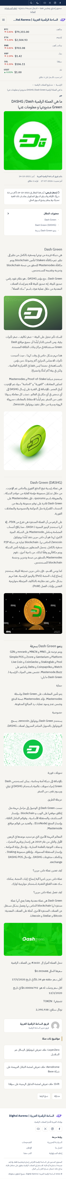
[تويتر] (50, 3)
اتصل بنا (58, 1147)
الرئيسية (59, 84)
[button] (33, 140)
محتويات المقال (51, 213)
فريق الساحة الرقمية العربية (47, 176)
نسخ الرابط (44, 1096)
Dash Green (50, 219)
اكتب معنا (28, 1153)
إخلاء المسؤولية (55, 1153)
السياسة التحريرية (54, 1142)
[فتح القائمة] (3, 19)
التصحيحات (27, 1142)
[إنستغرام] (55, 3)
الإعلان (29, 1147)
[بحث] (31, 2)
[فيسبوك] (60, 3)
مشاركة (57, 1096)
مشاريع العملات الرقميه (44, 84)
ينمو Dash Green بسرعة (45, 230)
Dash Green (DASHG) (45, 225)
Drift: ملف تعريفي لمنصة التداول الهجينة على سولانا (33, 1084)
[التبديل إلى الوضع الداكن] (37, 2)
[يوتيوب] (45, 3)
